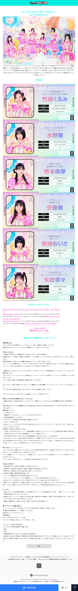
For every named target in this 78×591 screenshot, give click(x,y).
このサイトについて (17, 557)
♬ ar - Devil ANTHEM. (49, 323)
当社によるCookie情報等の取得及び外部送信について (54, 559)
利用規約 (27, 557)
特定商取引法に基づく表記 (16, 559)
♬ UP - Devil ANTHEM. (12, 319)
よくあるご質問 (31, 559)
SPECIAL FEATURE (39, 328)
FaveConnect (53, 579)
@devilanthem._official (11, 309)
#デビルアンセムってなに (30, 309)
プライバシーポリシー (59, 557)
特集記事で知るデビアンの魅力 (39, 330)
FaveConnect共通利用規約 (41, 557)
